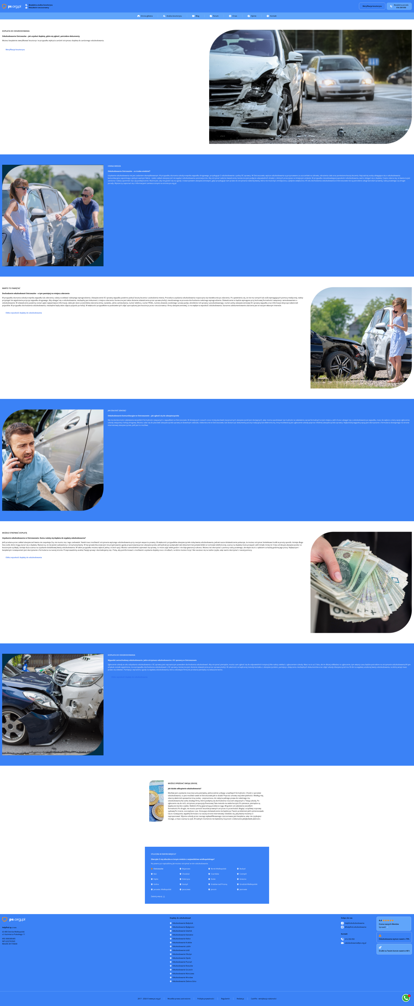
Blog (197, 16)
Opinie (253, 16)
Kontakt (273, 16)
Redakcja (240, 998)
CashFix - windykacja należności (263, 998)
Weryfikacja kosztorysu (372, 6)
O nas (234, 16)
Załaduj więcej (156, 896)
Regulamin (225, 998)
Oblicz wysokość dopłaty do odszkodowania (24, 313)
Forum (216, 16)
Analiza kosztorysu (174, 16)
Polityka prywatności (205, 998)
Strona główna (147, 16)
